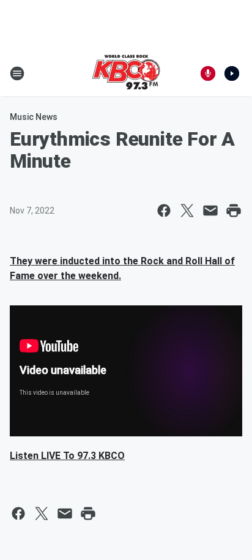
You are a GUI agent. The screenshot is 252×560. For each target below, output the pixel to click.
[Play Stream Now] (231, 73)
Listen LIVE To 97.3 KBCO (67, 455)
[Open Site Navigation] (17, 73)
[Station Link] (126, 73)
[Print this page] (233, 210)
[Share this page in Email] (210, 210)
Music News (33, 117)
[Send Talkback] (208, 73)
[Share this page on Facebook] (163, 210)
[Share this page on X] (187, 210)
